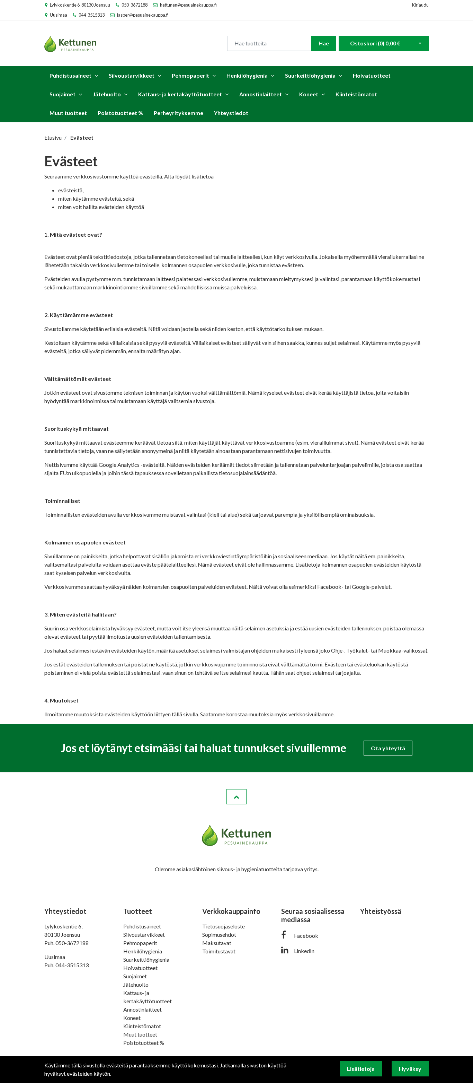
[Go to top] (236, 796)
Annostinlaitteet (260, 94)
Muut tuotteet (68, 113)
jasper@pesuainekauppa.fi (143, 15)
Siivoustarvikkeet (131, 75)
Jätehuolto (107, 94)
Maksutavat (216, 943)
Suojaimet (62, 94)
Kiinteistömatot (356, 94)
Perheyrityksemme (178, 113)
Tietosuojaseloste (223, 926)
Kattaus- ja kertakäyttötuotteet (180, 94)
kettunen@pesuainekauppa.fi (188, 5)
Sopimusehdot (219, 934)
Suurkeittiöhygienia (310, 75)
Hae (324, 43)
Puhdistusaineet (70, 75)
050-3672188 (135, 5)
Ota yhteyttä (388, 748)
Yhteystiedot (231, 113)
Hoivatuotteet (372, 75)
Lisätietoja (361, 1068)
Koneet (308, 94)
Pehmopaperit (190, 75)
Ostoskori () (375, 43)
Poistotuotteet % (120, 113)
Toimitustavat (218, 951)
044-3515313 (92, 15)
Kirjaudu (420, 5)
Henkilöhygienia (247, 75)
